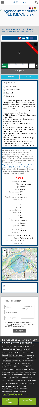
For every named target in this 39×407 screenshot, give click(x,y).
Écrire (29, 77)
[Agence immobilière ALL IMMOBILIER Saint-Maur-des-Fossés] (19, 22)
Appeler (10, 77)
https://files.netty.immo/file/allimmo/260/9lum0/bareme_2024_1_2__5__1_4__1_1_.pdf (18, 166)
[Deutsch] (35, 8)
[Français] (30, 8)
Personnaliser (27, 400)
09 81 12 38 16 (20, 2)
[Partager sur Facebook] (31, 38)
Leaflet (10, 279)
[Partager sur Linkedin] (23, 38)
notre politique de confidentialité (14, 394)
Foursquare (27, 279)
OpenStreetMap (19, 279)
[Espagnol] (33, 8)
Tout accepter (8, 401)
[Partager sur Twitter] (27, 38)
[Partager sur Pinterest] (19, 38)
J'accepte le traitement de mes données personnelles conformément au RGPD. (19, 324)
